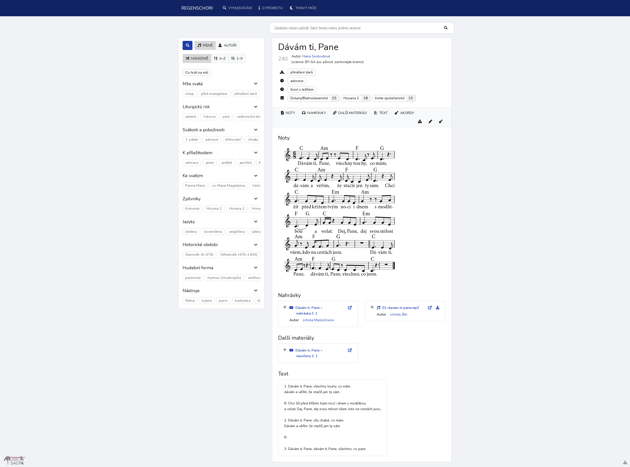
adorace (296, 80)
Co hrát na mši (196, 72)
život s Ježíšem (302, 89)
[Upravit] (430, 121)
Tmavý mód (305, 7)
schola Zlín (398, 314)
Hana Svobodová (316, 56)
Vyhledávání (239, 7)
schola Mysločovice (318, 319)
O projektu (272, 7)
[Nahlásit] (420, 121)
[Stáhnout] (435, 308)
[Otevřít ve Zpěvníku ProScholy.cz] (440, 121)
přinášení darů (301, 72)
